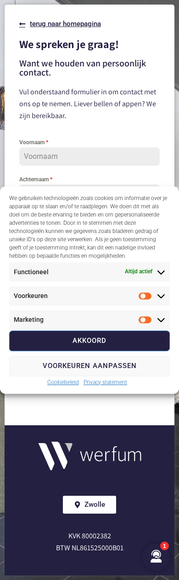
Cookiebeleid (63, 382)
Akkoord (89, 340)
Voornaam (33, 142)
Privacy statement (105, 382)
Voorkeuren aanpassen (90, 366)
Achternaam (35, 179)
